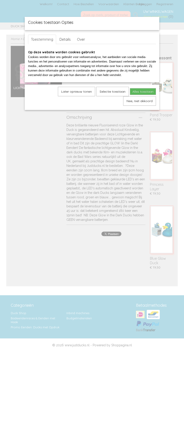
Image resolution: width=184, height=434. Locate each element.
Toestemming (42, 39)
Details (65, 39)
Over (81, 39)
